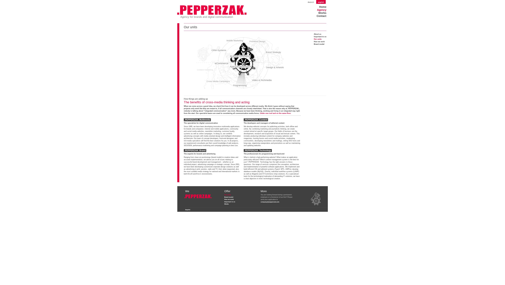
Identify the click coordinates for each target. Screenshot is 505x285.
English (321, 2)
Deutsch (311, 2)
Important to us (320, 37)
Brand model (319, 44)
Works (322, 12)
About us (317, 34)
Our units (317, 39)
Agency (321, 9)
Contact (321, 16)
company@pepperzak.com (270, 202)
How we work (319, 42)
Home (322, 6)
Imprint (187, 209)
